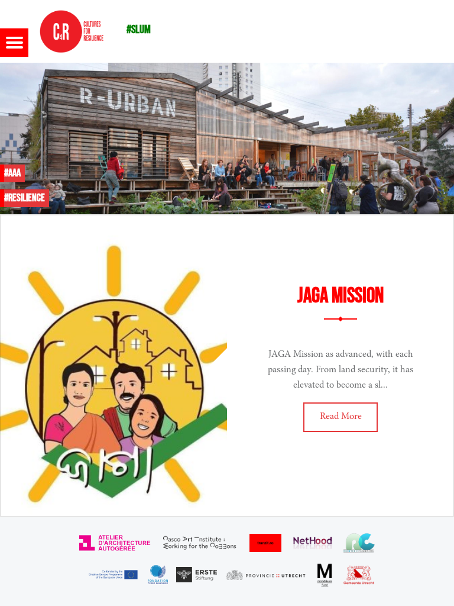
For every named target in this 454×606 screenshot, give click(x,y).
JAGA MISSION (340, 296)
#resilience (24, 198)
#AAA (12, 173)
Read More (341, 416)
